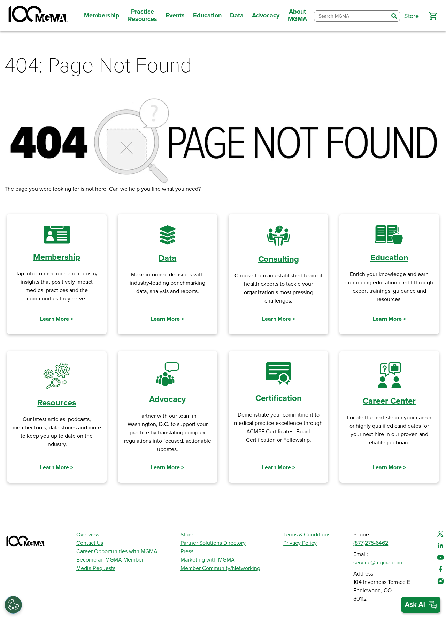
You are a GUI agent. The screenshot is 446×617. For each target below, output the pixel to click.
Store (186, 534)
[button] (432, 16)
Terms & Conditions (306, 534)
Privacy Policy (300, 543)
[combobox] (351, 16)
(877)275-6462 (370, 543)
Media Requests (95, 568)
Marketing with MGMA (207, 559)
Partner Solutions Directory (213, 543)
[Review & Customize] (13, 605)
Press (186, 551)
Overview (88, 534)
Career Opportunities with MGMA (116, 551)
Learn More (56, 318)
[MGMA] (37, 15)
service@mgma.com (377, 562)
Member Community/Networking (220, 568)
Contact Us (89, 543)
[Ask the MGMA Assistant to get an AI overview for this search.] (420, 605)
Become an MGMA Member (110, 559)
